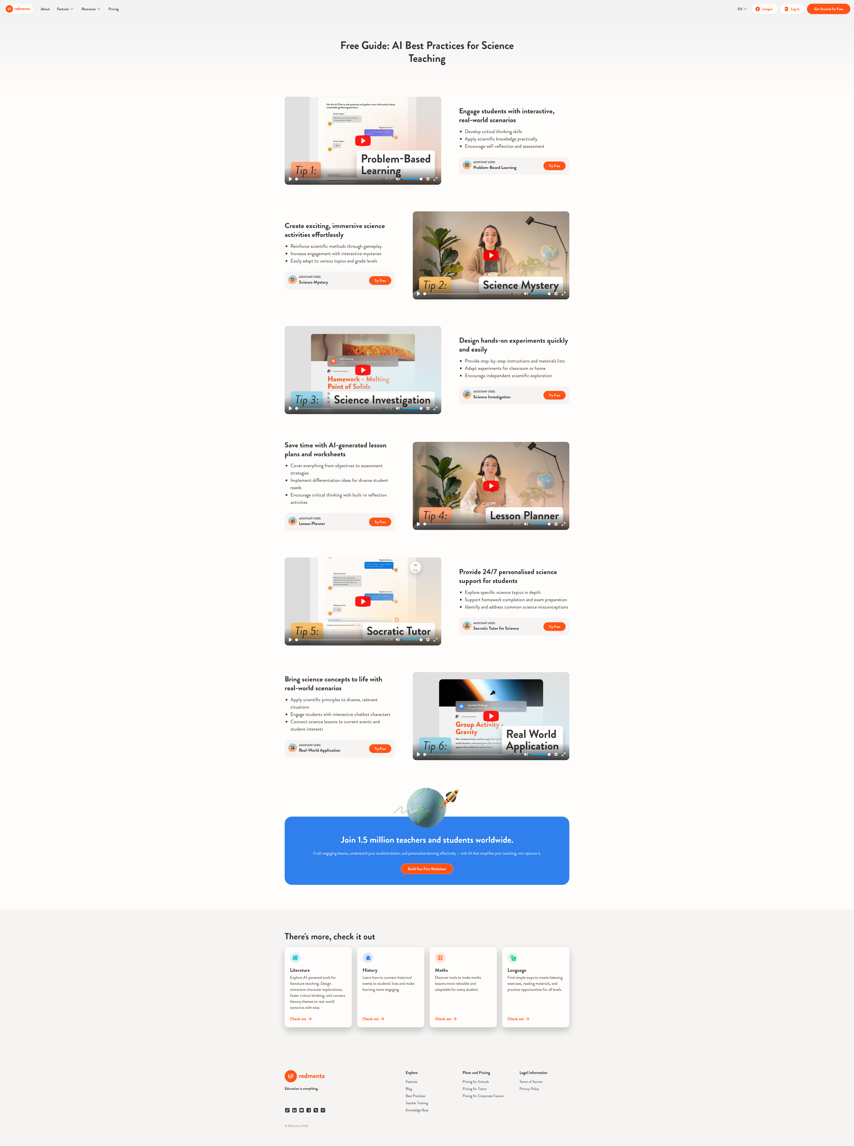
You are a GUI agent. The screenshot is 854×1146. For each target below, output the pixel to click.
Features (411, 1081)
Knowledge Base (417, 1110)
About (45, 9)
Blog (409, 1088)
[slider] (339, 179)
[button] (65, 9)
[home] (19, 9)
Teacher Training (417, 1103)
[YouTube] (301, 1110)
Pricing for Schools (476, 1081)
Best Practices (415, 1095)
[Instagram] (323, 1110)
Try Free (554, 165)
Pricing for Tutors (475, 1088)
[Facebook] (308, 1110)
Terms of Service (531, 1081)
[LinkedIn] (294, 1110)
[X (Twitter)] (315, 1110)
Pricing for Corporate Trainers (483, 1095)
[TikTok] (287, 1110)
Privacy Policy (529, 1088)
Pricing (114, 9)
